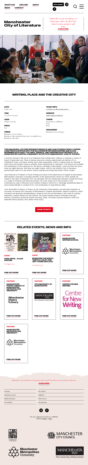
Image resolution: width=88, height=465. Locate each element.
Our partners (42, 402)
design (44, 419)
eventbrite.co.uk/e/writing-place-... (58, 109)
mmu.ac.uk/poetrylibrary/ (54, 115)
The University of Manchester (43, 285)
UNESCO (41, 395)
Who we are (42, 399)
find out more (11, 272)
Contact (19, 8)
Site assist (58, 4)
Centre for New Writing (70, 285)
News (7, 8)
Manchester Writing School (70, 239)
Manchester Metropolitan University (14, 331)
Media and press (9, 399)
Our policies (8, 402)
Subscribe (63, 29)
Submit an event (10, 395)
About (36, 5)
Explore (23, 5)
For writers (42, 391)
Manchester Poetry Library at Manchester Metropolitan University (16, 287)
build (50, 419)
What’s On (10, 5)
